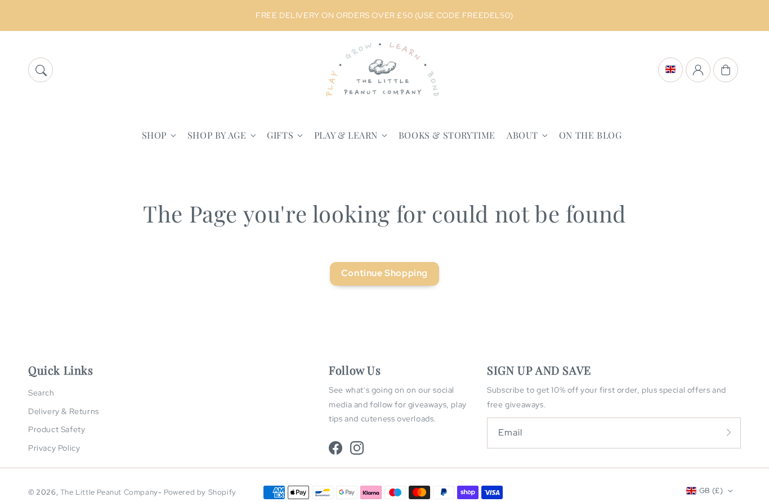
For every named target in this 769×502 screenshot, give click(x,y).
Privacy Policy (54, 448)
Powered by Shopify (200, 492)
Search (41, 393)
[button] (40, 69)
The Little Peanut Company (109, 492)
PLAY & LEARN (346, 135)
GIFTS (280, 135)
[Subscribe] (728, 432)
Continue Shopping (384, 273)
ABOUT (522, 135)
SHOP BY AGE (217, 135)
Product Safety (56, 429)
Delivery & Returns (63, 411)
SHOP (154, 135)
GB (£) (711, 490)
